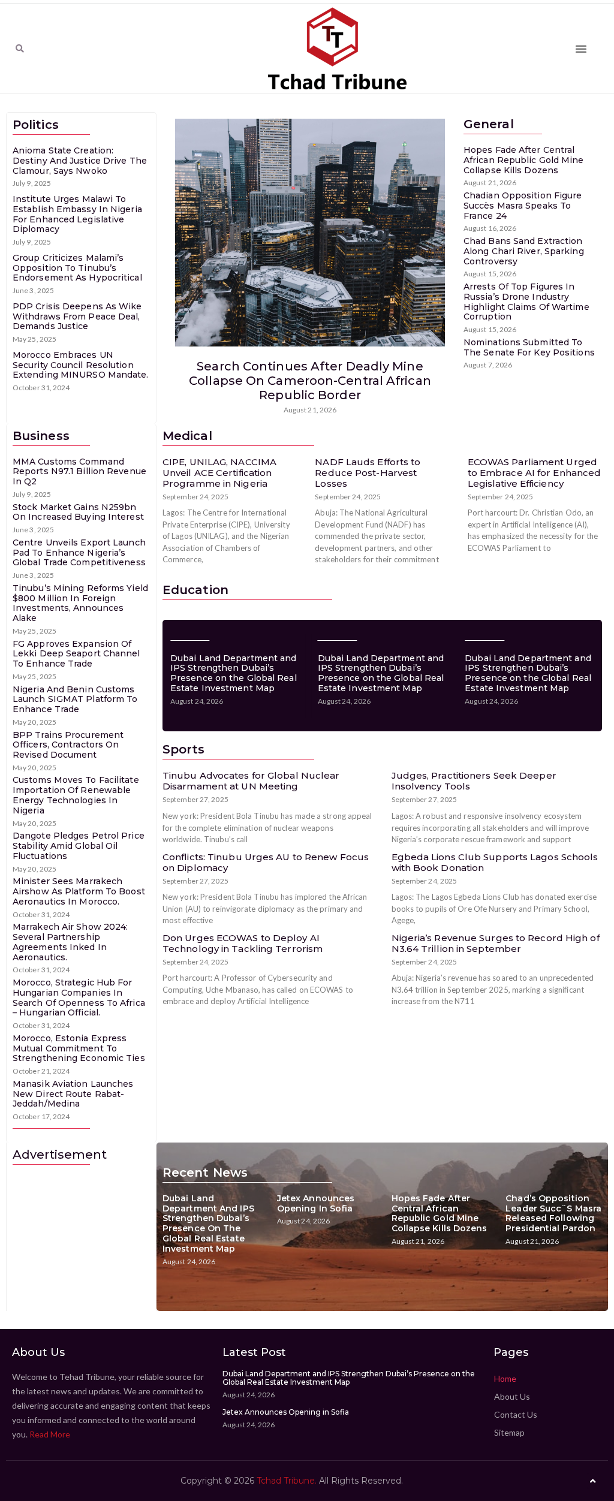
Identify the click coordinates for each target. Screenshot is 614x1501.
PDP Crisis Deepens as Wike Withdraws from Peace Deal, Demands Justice (77, 316)
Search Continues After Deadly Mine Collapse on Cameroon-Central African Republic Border (310, 380)
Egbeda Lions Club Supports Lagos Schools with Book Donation (495, 862)
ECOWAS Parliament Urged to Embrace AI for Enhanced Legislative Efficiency (534, 472)
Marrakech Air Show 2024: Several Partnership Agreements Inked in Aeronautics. (70, 941)
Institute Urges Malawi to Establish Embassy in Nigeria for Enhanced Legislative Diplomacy (77, 214)
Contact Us (515, 1414)
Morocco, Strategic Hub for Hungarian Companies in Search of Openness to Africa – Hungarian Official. (79, 997)
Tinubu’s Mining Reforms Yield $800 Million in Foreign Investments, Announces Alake (80, 603)
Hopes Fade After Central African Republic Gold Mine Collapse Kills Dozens (523, 160)
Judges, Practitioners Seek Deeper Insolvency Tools (474, 781)
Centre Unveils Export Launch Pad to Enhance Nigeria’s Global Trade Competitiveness (79, 552)
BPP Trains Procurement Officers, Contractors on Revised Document (68, 745)
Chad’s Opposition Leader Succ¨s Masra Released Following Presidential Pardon (553, 1213)
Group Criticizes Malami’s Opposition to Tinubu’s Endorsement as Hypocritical (77, 268)
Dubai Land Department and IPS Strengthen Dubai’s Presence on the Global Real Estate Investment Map (233, 673)
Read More (49, 1434)
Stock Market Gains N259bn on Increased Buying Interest (78, 512)
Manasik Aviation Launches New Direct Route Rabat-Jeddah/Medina (73, 1094)
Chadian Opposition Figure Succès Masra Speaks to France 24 (522, 205)
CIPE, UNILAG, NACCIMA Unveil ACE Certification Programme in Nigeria (219, 472)
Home (505, 1378)
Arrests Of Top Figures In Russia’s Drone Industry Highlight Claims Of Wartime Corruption (526, 301)
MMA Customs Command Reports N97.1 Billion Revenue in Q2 (79, 471)
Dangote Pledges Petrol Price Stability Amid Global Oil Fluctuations (79, 845)
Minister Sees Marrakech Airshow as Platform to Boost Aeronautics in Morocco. (79, 891)
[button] (20, 48)
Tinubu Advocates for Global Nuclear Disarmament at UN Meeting (251, 781)
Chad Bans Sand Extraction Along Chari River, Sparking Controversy (523, 251)
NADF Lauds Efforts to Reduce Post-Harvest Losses (367, 472)
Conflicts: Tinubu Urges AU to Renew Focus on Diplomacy (265, 862)
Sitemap (509, 1432)
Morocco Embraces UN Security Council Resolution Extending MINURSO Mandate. (81, 365)
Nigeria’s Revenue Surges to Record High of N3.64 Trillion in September (496, 943)
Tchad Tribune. (287, 1480)
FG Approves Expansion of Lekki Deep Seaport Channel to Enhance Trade (76, 654)
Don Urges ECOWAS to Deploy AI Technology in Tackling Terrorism (242, 943)
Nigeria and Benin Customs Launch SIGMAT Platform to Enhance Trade (75, 699)
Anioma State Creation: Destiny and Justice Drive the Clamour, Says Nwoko (80, 160)
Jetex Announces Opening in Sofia (316, 1203)
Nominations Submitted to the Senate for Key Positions (529, 347)
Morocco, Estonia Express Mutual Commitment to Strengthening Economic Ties (79, 1048)
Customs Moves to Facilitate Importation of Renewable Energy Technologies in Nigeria (76, 794)
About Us (512, 1396)
